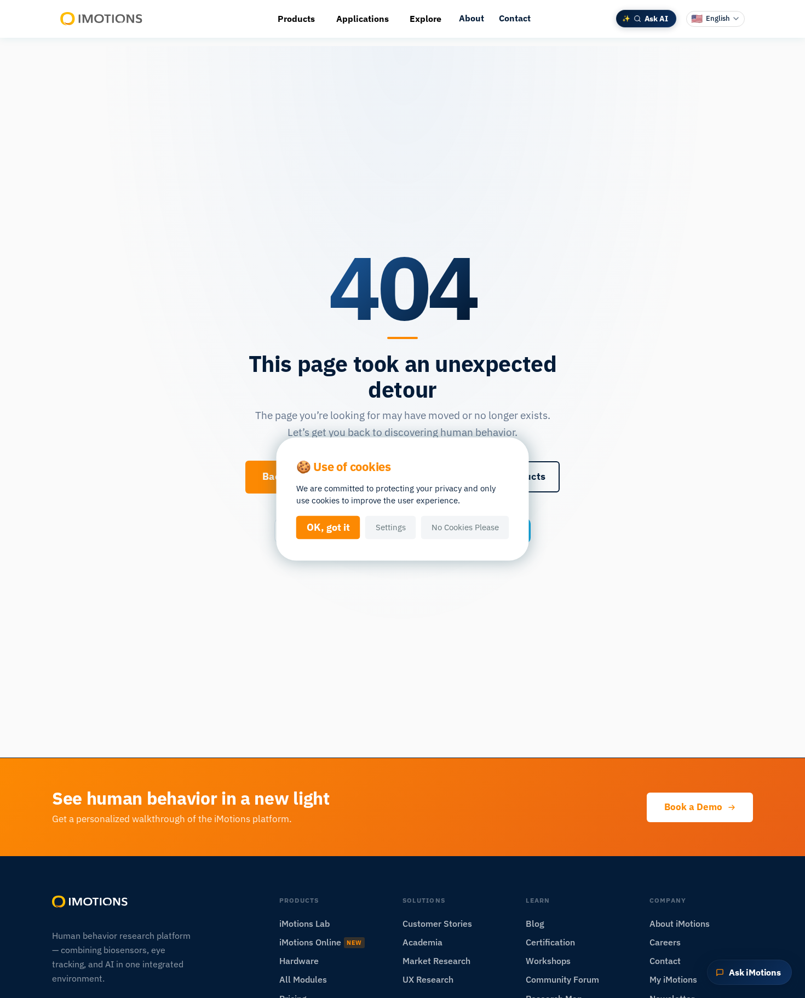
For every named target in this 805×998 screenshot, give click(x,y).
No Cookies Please (465, 527)
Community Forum (562, 979)
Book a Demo (693, 807)
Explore (425, 18)
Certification (550, 942)
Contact (515, 18)
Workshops (548, 960)
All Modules (303, 979)
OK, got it (328, 527)
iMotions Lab (304, 923)
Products (296, 18)
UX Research (428, 979)
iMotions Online (320, 942)
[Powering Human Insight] (101, 18)
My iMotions (673, 979)
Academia (422, 942)
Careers (665, 942)
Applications (362, 18)
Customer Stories (437, 923)
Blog (535, 923)
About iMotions (679, 923)
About (471, 18)
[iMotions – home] (90, 902)
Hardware (299, 960)
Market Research (436, 960)
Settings (391, 527)
